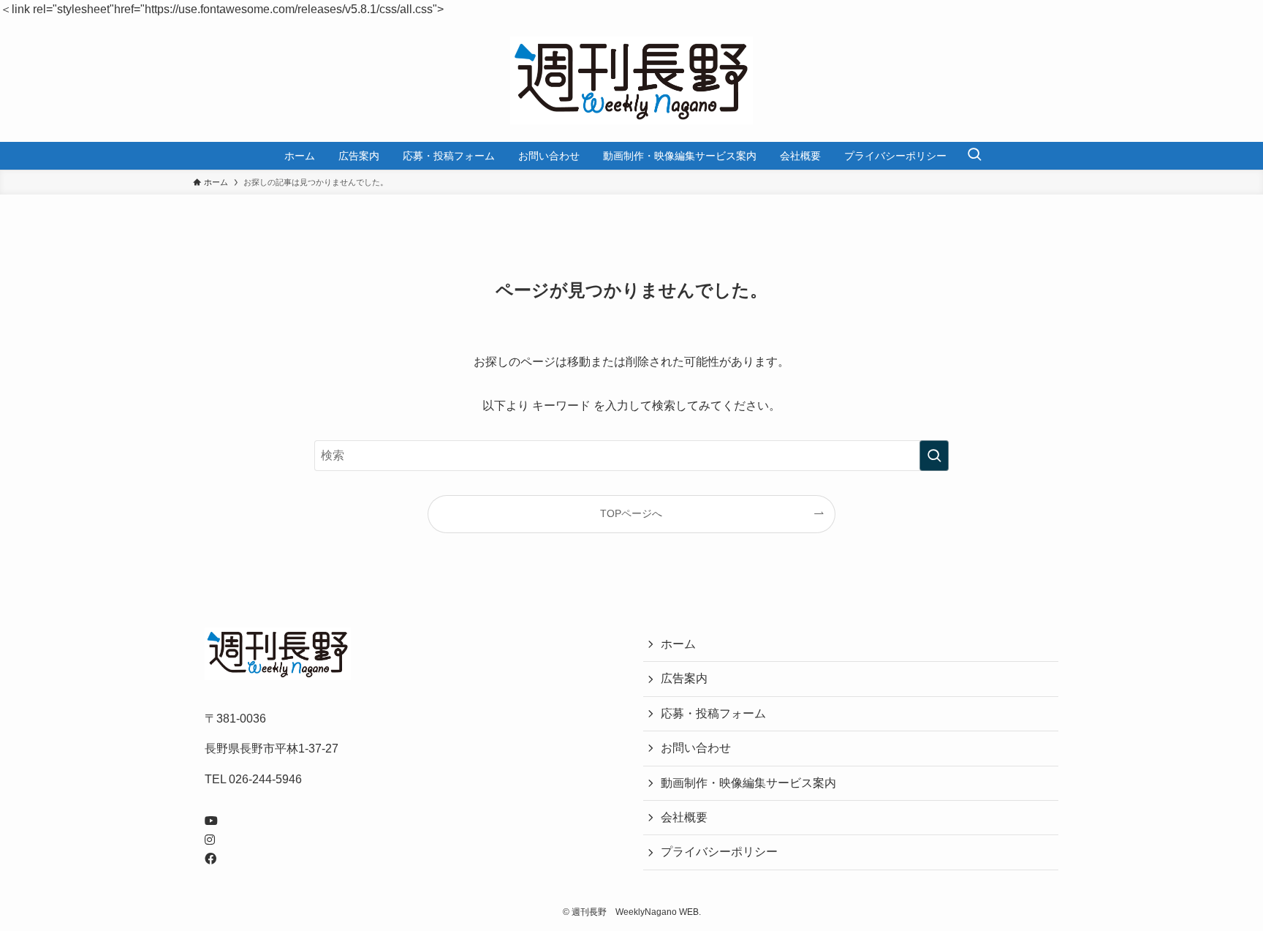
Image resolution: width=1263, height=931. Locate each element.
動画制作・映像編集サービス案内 (748, 783)
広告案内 (684, 678)
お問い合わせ (696, 748)
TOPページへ (631, 513)
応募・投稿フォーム (713, 713)
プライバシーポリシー (719, 851)
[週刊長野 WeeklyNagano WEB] (631, 80)
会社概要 (684, 817)
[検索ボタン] (974, 156)
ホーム (678, 644)
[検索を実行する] (934, 455)
